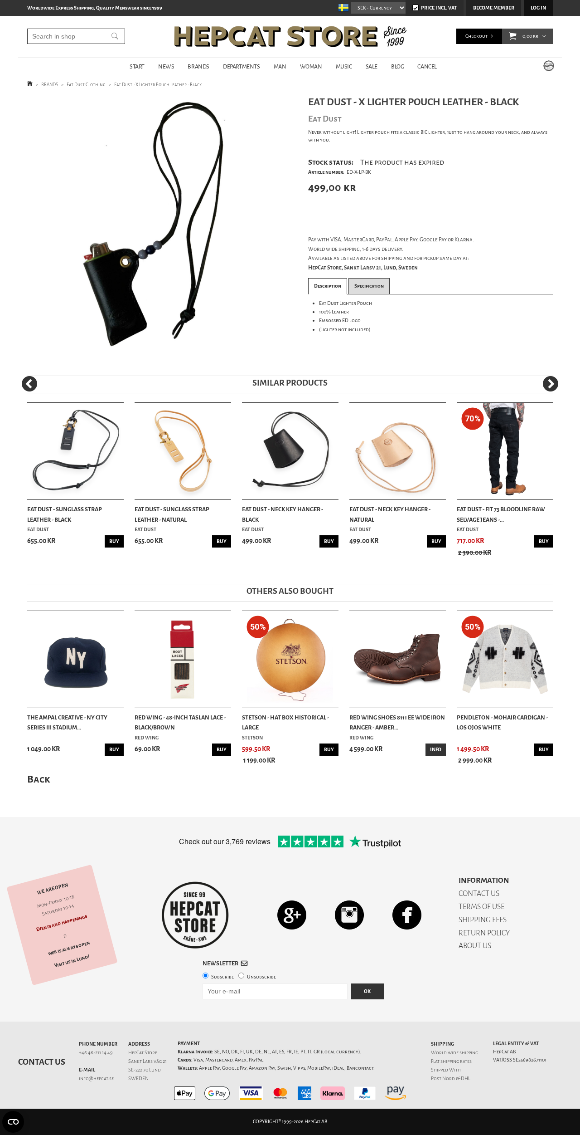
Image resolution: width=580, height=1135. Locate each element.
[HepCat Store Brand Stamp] (195, 915)
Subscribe (222, 977)
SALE (371, 66)
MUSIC (344, 66)
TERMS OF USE (481, 906)
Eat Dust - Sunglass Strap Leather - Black (64, 514)
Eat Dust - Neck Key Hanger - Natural (389, 514)
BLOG (397, 66)
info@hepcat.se (96, 1078)
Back (38, 779)
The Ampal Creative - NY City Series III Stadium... (67, 722)
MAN (280, 66)
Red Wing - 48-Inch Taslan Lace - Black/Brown (180, 722)
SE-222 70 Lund (144, 1070)
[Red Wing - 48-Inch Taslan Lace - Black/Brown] (183, 659)
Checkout (476, 36)
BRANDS (198, 66)
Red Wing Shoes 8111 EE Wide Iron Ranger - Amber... (397, 722)
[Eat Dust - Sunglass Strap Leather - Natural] (183, 451)
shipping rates (455, 1061)
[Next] (550, 383)
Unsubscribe (261, 977)
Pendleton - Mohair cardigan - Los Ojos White (502, 722)
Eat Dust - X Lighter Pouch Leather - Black (158, 85)
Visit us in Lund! (71, 961)
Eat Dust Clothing (86, 85)
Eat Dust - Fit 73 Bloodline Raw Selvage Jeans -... (501, 514)
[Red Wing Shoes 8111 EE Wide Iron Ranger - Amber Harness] (397, 659)
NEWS (166, 66)
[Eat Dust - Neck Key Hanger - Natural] (397, 451)
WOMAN (311, 66)
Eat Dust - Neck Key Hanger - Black (282, 514)
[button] (513, 36)
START (137, 66)
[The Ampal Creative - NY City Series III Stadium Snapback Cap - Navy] (75, 659)
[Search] (115, 36)
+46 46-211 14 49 (96, 1052)
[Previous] (29, 383)
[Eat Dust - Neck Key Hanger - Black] (290, 451)
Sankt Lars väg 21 (147, 1061)
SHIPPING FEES (483, 920)
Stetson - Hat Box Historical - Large (285, 722)
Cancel (427, 66)
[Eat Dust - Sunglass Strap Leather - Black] (75, 451)
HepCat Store (142, 1052)
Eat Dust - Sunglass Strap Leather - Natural (172, 514)
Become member (493, 8)
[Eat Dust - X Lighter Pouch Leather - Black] (153, 229)
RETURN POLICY (484, 933)
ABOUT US (475, 945)
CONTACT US (479, 893)
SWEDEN (138, 1078)
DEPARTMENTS (241, 66)
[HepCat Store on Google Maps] (291, 914)
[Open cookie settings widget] (13, 1122)
